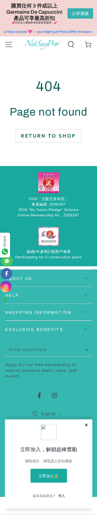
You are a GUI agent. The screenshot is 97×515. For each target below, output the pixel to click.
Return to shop (48, 136)
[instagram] (6, 286)
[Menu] (9, 44)
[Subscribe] (88, 350)
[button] (71, 44)
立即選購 (80, 13)
